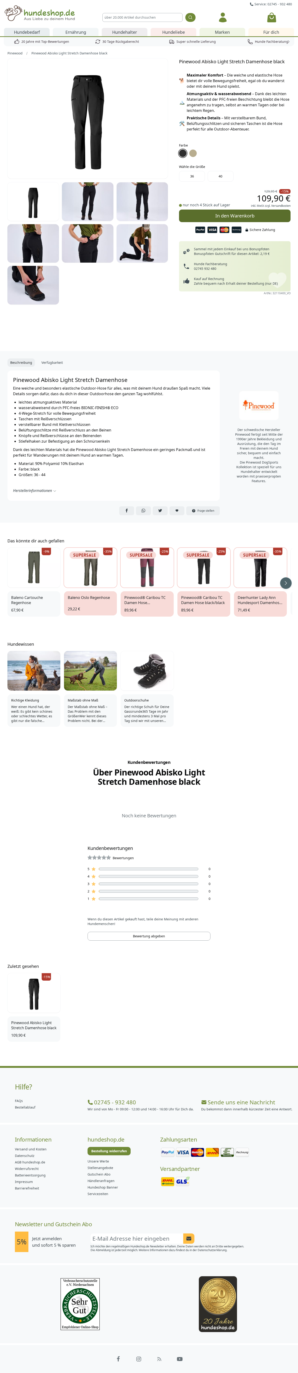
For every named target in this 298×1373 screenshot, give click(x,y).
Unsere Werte (98, 1161)
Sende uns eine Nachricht (241, 1102)
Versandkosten (281, 206)
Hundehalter (124, 32)
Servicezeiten (98, 1194)
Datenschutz (24, 1155)
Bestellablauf (25, 1107)
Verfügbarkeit (52, 362)
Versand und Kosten (31, 1149)
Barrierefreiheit (27, 1188)
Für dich (271, 32)
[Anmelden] (223, 17)
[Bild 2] (33, 201)
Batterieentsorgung (30, 1175)
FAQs (19, 1101)
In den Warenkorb (234, 214)
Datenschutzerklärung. (212, 1250)
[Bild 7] (142, 243)
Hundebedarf (27, 32)
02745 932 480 (205, 268)
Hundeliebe (173, 32)
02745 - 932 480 (115, 1102)
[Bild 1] (87, 118)
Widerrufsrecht (27, 1168)
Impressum (24, 1181)
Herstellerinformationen (32, 490)
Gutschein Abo (99, 1174)
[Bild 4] (142, 201)
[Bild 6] (87, 243)
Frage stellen (205, 511)
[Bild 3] (87, 201)
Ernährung (75, 32)
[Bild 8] (33, 285)
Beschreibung (21, 362)
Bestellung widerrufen (109, 1151)
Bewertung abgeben (149, 936)
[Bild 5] (33, 243)
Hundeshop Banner (103, 1187)
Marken (222, 32)
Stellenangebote (100, 1168)
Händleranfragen (101, 1181)
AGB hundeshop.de (30, 1162)
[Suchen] (190, 17)
